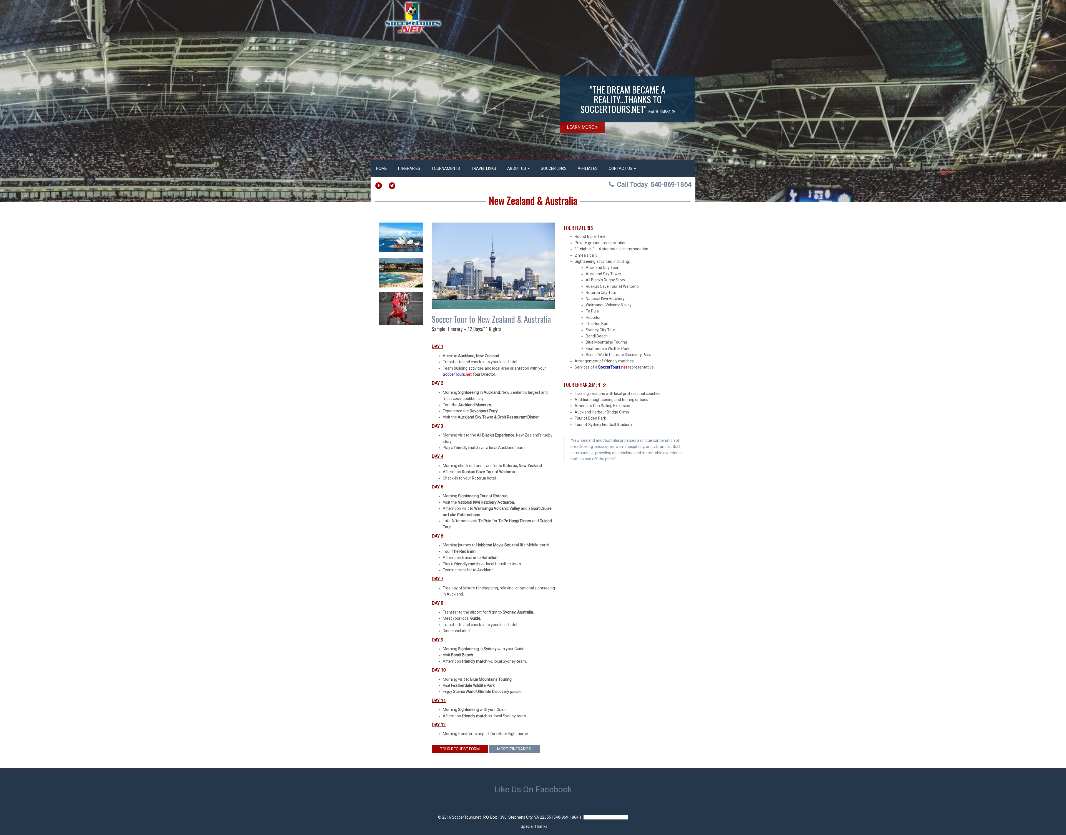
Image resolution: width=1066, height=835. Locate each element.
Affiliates (588, 168)
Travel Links (483, 168)
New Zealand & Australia (533, 200)
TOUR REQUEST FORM (460, 749)
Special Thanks (534, 826)
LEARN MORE (580, 127)
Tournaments (445, 168)
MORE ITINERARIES (514, 749)
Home (381, 168)
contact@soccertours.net (606, 817)
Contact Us (621, 168)
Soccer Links (554, 168)
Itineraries (409, 168)
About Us (517, 168)
